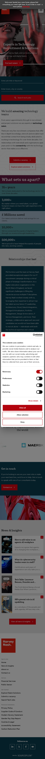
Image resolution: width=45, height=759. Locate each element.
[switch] (39, 378)
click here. (26, 7)
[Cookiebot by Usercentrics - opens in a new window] (32, 335)
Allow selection (22, 415)
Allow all (22, 408)
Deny (22, 422)
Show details (33, 401)
